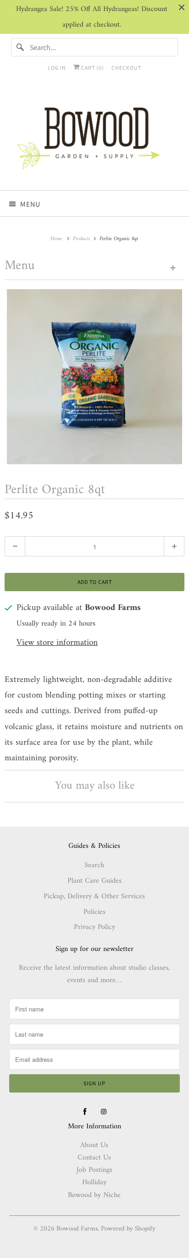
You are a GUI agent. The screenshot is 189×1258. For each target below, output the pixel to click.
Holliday (94, 1182)
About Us (94, 1145)
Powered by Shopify (128, 1229)
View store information (57, 643)
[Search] (20, 47)
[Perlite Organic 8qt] (94, 376)
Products (82, 239)
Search (94, 865)
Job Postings (94, 1170)
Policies (94, 912)
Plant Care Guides (94, 880)
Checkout (126, 67)
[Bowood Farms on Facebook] (85, 1112)
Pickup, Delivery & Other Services (94, 896)
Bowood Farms (77, 1229)
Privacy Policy (94, 927)
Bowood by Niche (94, 1195)
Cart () (92, 67)
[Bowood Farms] (94, 136)
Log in (57, 67)
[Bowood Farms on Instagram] (104, 1112)
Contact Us (94, 1157)
